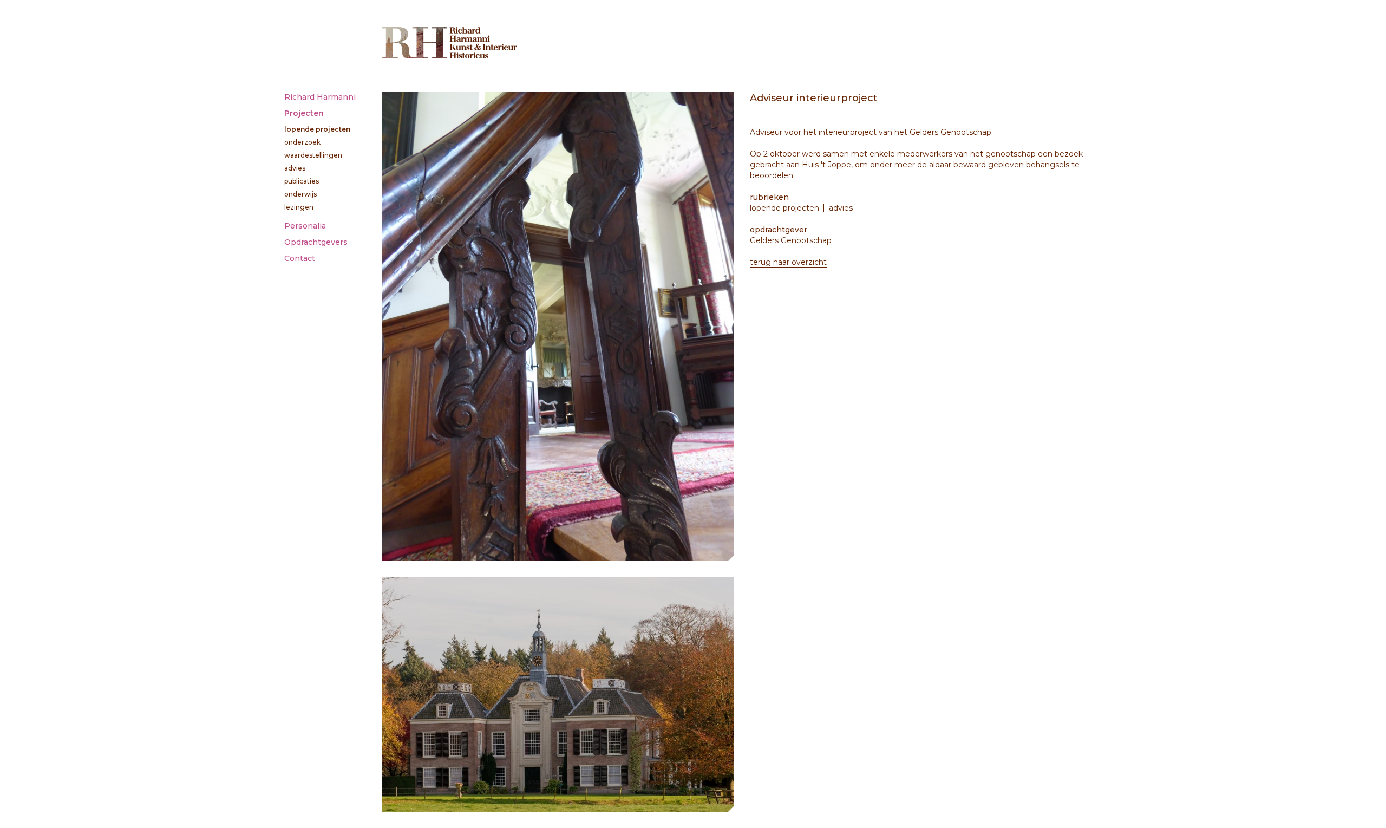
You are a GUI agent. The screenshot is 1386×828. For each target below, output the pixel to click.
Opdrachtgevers (316, 242)
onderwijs (300, 194)
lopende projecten (317, 129)
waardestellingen (313, 155)
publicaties (301, 181)
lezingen (298, 207)
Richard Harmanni (320, 97)
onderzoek (302, 142)
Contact (299, 258)
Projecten (304, 113)
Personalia (305, 226)
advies (294, 168)
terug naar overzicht (788, 262)
